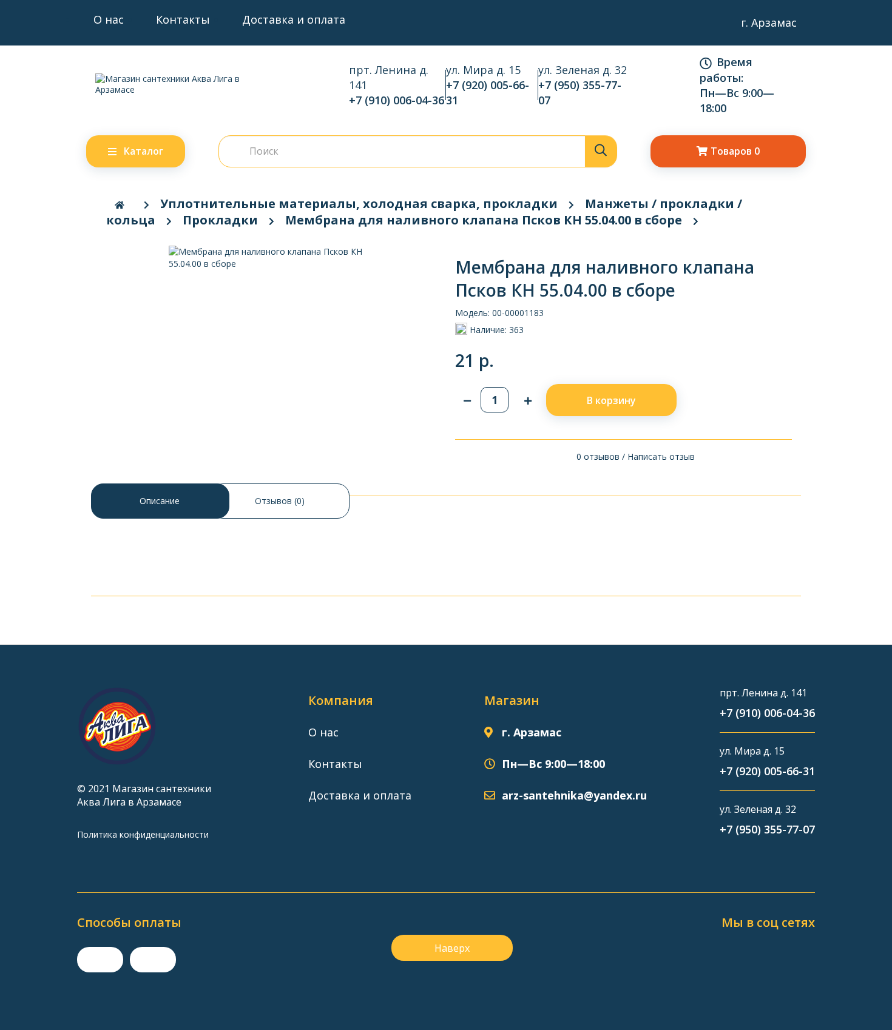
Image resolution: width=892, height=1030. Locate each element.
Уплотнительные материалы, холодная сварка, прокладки (359, 203)
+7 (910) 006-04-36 (396, 100)
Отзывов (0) (280, 501)
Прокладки (220, 220)
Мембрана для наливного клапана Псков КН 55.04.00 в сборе (483, 220)
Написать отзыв (661, 456)
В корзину (611, 400)
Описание (160, 501)
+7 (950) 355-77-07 (579, 92)
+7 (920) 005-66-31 (487, 92)
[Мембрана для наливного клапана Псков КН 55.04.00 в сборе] (268, 257)
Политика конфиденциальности (143, 834)
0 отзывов (598, 456)
